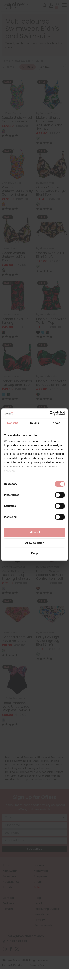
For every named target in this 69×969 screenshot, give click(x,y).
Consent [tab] (12, 422)
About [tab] (57, 422)
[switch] (60, 496)
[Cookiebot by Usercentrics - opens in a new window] (49, 413)
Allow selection (34, 542)
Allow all (34, 532)
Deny (34, 553)
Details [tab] (34, 422)
